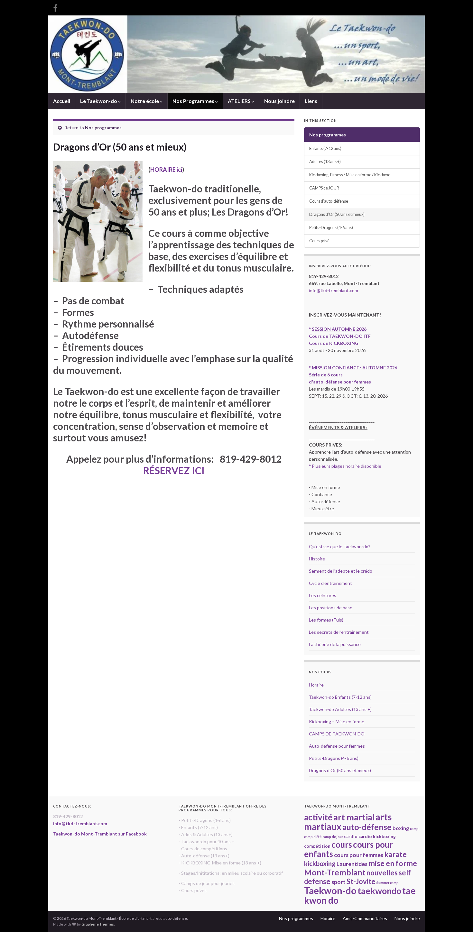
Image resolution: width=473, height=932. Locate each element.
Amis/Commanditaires (365, 918)
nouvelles (382, 872)
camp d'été (312, 837)
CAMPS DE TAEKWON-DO (337, 733)
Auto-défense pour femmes (337, 746)
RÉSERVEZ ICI (174, 470)
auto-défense (367, 827)
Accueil (61, 101)
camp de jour (332, 837)
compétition (317, 846)
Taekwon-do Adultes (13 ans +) (340, 709)
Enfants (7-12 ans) (325, 148)
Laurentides (352, 863)
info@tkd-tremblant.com (333, 290)
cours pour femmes (358, 854)
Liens (311, 101)
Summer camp (387, 883)
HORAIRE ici (166, 169)
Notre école (145, 101)
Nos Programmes (193, 101)
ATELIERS (240, 101)
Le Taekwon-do (99, 101)
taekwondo (379, 891)
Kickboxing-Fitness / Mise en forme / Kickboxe (349, 174)
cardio (350, 836)
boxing (401, 828)
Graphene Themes (97, 924)
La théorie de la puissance (335, 644)
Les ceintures (322, 595)
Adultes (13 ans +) (325, 161)
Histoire (317, 558)
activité (318, 817)
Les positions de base (330, 607)
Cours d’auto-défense (328, 201)
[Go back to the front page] (236, 54)
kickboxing (320, 863)
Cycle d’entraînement (330, 583)
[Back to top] (458, 917)
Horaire (316, 684)
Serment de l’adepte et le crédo (340, 571)
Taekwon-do (330, 890)
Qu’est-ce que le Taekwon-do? (339, 546)
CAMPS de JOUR (324, 188)
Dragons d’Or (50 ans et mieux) (337, 214)
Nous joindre (279, 101)
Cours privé (319, 240)
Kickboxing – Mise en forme (336, 721)
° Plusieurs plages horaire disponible (345, 466)
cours (341, 844)
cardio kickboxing (377, 836)
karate (395, 854)
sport (338, 881)
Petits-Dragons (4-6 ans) (331, 227)
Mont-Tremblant (335, 872)
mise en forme (392, 863)
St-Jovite (361, 881)
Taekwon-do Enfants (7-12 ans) (340, 697)
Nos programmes (103, 127)
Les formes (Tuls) (326, 620)
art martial (354, 817)
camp (414, 828)
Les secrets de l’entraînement (339, 632)
